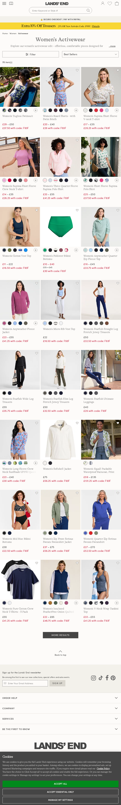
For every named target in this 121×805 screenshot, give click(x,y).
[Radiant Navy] (4, 250)
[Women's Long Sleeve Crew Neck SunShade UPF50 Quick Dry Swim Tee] (20, 440)
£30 (4, 547)
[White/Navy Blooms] (4, 110)
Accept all (60, 783)
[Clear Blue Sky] (15, 323)
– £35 (89, 124)
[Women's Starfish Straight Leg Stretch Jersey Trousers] (101, 300)
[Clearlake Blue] (107, 110)
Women (13, 33)
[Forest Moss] (107, 250)
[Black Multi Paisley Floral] (10, 110)
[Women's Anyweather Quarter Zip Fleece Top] (101, 227)
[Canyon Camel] (50, 603)
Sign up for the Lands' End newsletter (21, 672)
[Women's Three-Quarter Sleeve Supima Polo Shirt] (61, 157)
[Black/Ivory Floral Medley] (96, 180)
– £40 (49, 124)
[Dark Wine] (56, 110)
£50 (86, 337)
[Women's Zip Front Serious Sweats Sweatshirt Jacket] (61, 510)
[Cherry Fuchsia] (101, 110)
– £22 (7, 264)
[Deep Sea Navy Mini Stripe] (66, 110)
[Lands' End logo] (60, 745)
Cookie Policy (103, 768)
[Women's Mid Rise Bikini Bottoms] (20, 510)
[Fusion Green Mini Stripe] (26, 463)
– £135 (90, 477)
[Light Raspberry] (66, 603)
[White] (61, 323)
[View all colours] (35, 110)
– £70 (89, 547)
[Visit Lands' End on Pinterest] (112, 678)
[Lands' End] (57, 3)
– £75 (48, 547)
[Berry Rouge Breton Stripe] (56, 180)
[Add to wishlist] (36, 70)
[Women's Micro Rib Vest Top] (61, 300)
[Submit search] (88, 10)
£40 (86, 407)
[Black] (50, 110)
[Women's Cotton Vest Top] (20, 227)
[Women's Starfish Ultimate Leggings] (101, 370)
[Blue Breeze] (85, 533)
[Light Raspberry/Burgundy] (4, 323)
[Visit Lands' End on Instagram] (93, 678)
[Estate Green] (56, 603)
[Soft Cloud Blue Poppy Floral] (45, 110)
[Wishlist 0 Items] (110, 3)
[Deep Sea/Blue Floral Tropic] (15, 463)
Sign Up (57, 683)
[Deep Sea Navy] (61, 110)
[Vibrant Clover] (45, 250)
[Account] (102, 4)
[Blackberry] (107, 603)
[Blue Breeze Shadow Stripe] (20, 250)
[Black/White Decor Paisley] (26, 110)
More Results (60, 635)
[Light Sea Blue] (45, 323)
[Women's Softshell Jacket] (61, 440)
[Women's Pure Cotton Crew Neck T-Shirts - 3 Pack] (20, 580)
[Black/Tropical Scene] (20, 110)
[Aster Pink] (4, 180)
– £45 (89, 264)
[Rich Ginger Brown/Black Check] (107, 323)
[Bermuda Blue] (91, 250)
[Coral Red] (91, 533)
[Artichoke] (10, 250)
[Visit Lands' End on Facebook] (106, 678)
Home (5, 33)
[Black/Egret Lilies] (15, 110)
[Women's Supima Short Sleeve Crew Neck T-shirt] (20, 157)
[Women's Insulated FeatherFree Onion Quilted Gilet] (61, 580)
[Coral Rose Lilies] (66, 250)
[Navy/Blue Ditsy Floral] (85, 603)
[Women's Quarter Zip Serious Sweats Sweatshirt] (101, 510)
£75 (45, 477)
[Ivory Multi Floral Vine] (85, 110)
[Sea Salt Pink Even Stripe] (45, 180)
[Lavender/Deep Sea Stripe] (91, 463)
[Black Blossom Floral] (96, 603)
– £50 (8, 124)
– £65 (48, 617)
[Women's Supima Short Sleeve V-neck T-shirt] (101, 87)
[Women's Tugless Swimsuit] (20, 87)
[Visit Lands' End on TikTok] (100, 678)
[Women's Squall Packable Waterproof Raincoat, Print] (101, 440)
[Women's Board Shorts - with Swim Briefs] (61, 87)
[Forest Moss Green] (26, 323)
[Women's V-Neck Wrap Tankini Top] (101, 580)
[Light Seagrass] (85, 250)
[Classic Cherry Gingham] (26, 180)
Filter (32, 54)
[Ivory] (45, 463)
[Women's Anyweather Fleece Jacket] (20, 300)
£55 (4, 407)
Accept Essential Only (60, 792)
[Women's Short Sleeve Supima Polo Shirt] (101, 157)
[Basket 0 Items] (117, 3)
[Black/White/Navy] (4, 603)
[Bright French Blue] (26, 250)
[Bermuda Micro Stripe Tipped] (50, 180)
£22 (45, 337)
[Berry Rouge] (10, 180)
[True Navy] (50, 463)
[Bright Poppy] (96, 110)
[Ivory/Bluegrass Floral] (85, 180)
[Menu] (4, 4)
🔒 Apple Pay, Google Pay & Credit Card (60, 19)
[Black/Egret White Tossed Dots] (101, 603)
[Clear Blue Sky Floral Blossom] (107, 180)
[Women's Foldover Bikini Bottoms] (61, 227)
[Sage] (45, 533)
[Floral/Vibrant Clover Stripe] (20, 463)
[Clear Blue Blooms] (85, 463)
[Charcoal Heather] (20, 180)
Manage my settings (60, 800)
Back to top (60, 654)
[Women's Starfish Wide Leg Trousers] (20, 370)
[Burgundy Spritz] (61, 250)
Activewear (23, 33)
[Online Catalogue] (11, 4)
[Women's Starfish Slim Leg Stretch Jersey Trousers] (61, 370)
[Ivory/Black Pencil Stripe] (56, 323)
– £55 (48, 194)
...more (112, 46)
